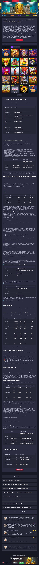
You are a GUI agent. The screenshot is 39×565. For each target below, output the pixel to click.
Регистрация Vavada (19, 469)
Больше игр (19, 95)
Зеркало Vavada (19, 39)
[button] (0, 8)
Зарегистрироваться (15, 1)
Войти (21, 1)
